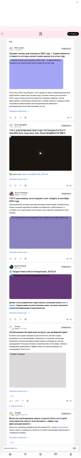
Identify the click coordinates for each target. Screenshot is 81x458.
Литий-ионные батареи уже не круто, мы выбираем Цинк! (38, 332)
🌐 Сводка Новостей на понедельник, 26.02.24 (32, 271)
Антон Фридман (21, 125)
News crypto (19, 48)
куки (16, 448)
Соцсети (17, 415)
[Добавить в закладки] (15, 117)
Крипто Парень (20, 266)
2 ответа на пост (16, 406)
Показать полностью (18, 111)
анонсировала (62, 427)
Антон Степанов (21, 193)
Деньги (17, 328)
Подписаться (66, 48)
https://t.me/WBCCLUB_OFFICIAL (35, 174)
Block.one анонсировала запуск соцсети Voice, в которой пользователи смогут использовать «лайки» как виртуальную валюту (38, 421)
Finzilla (17, 326)
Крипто (17, 195)
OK (74, 448)
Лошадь (18, 413)
